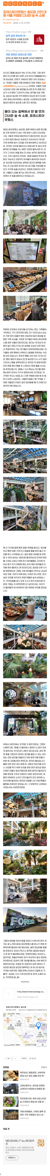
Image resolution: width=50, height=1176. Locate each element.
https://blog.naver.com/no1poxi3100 (22, 51)
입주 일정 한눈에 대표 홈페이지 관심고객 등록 (17, 36)
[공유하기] (12, 1058)
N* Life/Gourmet (11, 20)
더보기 (44, 1067)
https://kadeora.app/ (16, 32)
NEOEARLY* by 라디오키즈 (20, 1142)
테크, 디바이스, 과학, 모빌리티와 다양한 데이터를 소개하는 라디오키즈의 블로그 (20, 1150)
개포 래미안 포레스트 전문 (19, 54)
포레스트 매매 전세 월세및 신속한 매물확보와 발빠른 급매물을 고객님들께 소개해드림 (24, 59)
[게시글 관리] (15, 1058)
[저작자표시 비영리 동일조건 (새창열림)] (32, 1058)
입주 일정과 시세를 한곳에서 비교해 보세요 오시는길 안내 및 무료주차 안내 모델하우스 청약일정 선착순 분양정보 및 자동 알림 (17, 41)
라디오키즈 (7, 23)
